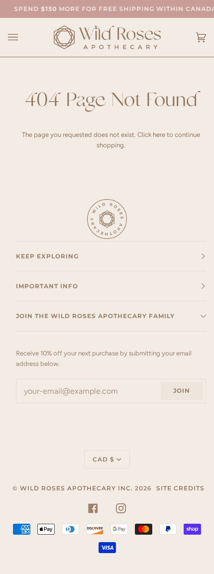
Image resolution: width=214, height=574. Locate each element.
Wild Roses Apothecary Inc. (76, 488)
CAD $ (103, 459)
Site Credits (180, 488)
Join (181, 390)
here (159, 134)
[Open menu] (23, 37)
